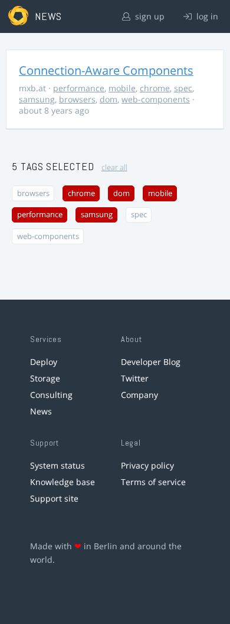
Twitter (135, 378)
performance (78, 88)
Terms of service (153, 481)
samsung (37, 99)
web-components (155, 99)
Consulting (51, 394)
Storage (45, 378)
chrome (155, 88)
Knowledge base (62, 481)
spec (183, 88)
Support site (54, 498)
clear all (114, 167)
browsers (77, 99)
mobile (122, 88)
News (41, 411)
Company (139, 394)
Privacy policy (147, 465)
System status (57, 465)
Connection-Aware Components (106, 70)
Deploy (43, 361)
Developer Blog (150, 361)
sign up (149, 16)
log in (206, 16)
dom (108, 99)
